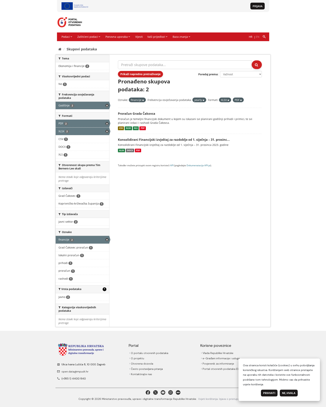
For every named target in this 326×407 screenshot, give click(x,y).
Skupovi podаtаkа (82, 49)
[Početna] (60, 49)
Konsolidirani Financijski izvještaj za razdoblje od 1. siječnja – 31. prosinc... (174, 140)
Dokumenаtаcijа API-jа (198, 165)
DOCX (130, 150)
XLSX (128, 128)
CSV (121, 128)
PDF (143, 128)
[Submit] (257, 64)
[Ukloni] (143, 100)
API (172, 165)
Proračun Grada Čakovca (136, 114)
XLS (136, 128)
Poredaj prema (208, 74)
